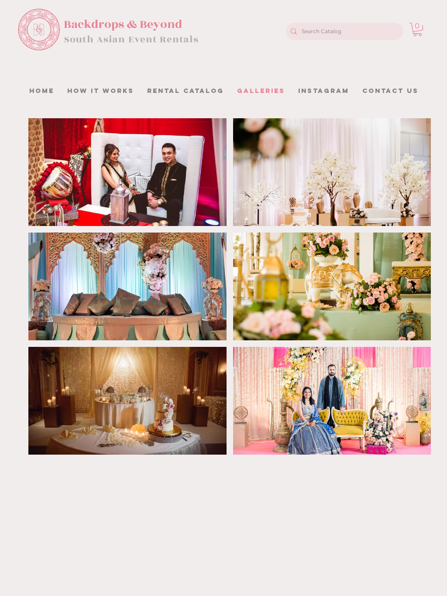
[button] (417, 29)
